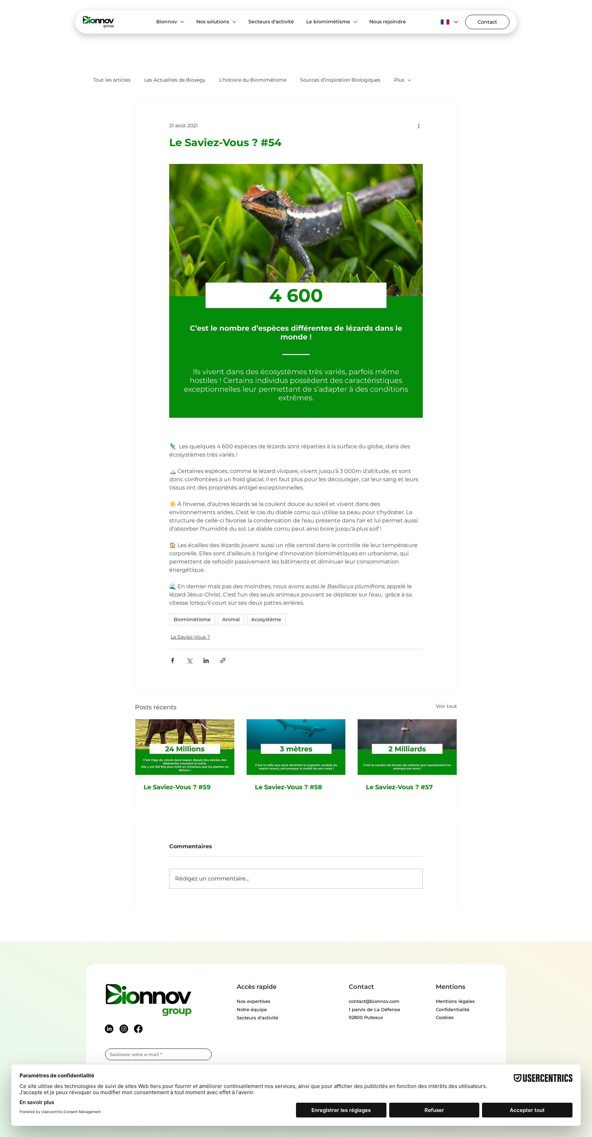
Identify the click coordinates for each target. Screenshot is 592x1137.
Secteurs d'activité (257, 1017)
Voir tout (446, 706)
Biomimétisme (192, 619)
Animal (231, 619)
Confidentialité (452, 1009)
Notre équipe (252, 1009)
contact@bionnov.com (374, 1001)
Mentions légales (455, 1001)
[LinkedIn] (109, 1029)
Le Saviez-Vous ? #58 (288, 787)
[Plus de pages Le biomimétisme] (355, 22)
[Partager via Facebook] (172, 660)
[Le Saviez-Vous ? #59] (184, 747)
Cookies (445, 1017)
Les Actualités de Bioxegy (175, 80)
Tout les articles (112, 80)
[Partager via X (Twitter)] (189, 660)
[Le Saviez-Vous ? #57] (407, 747)
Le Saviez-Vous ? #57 (399, 787)
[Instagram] (124, 1029)
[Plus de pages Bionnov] (182, 22)
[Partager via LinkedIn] (206, 660)
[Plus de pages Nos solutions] (234, 22)
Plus (399, 80)
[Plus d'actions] (419, 126)
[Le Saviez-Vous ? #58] (296, 747)
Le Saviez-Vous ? (190, 637)
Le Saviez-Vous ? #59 (177, 787)
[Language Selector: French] (448, 22)
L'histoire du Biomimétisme (252, 80)
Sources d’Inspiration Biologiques (340, 80)
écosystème (266, 619)
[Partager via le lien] (223, 660)
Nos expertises (253, 1001)
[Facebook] (138, 1029)
